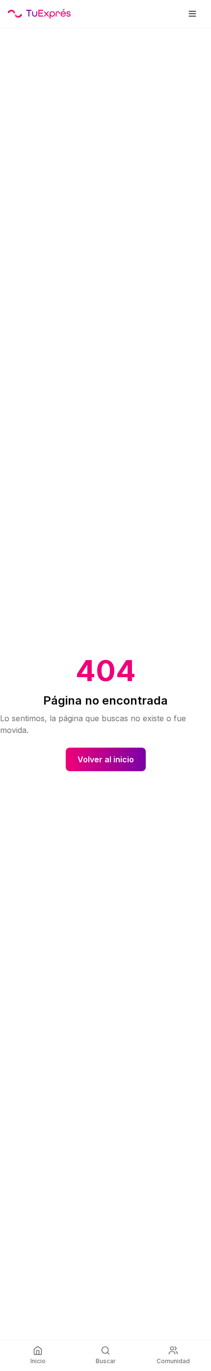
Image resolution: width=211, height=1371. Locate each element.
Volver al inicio (106, 759)
